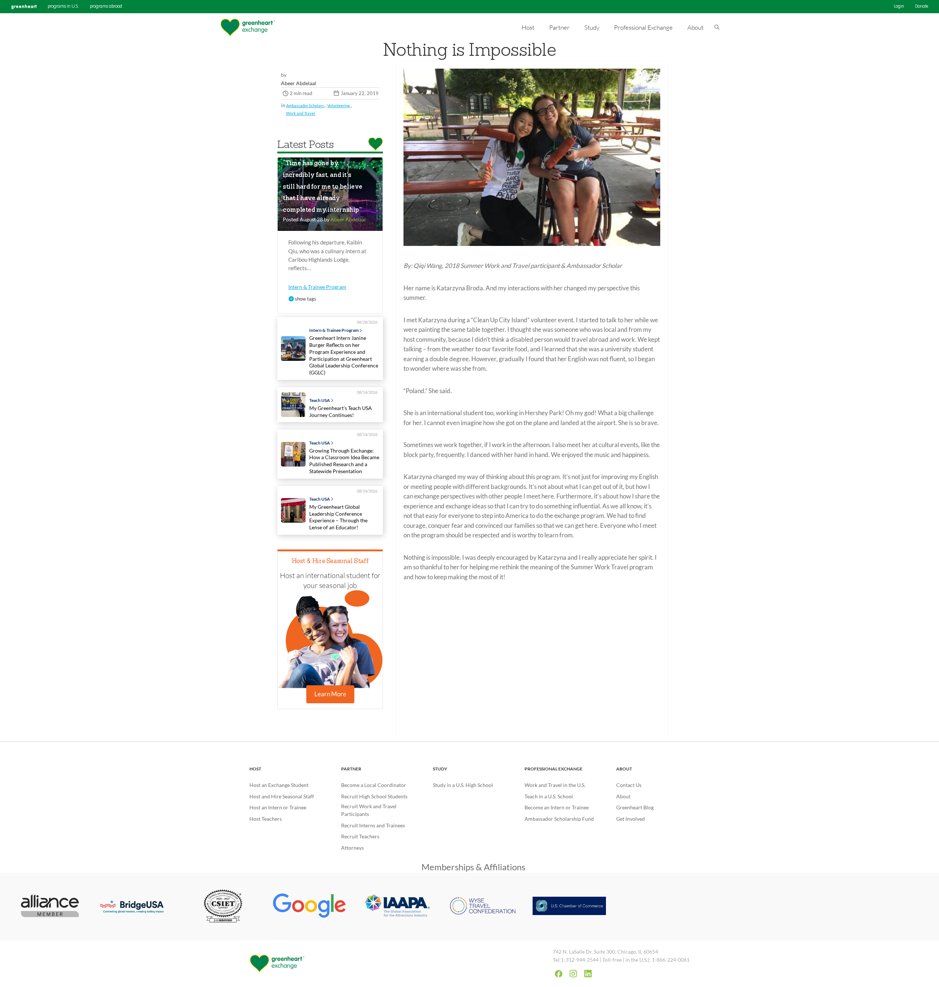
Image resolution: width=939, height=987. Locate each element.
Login (899, 6)
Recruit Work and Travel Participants (369, 810)
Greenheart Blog (635, 807)
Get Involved (630, 819)
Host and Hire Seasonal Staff (281, 796)
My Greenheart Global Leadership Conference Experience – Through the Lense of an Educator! (338, 517)
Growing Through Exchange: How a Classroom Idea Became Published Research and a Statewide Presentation (344, 460)
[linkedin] (588, 973)
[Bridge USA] (136, 906)
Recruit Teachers (360, 836)
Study (440, 769)
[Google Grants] (309, 906)
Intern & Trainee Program (317, 287)
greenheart (24, 6)
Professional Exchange (553, 769)
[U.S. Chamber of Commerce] (569, 907)
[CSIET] (223, 906)
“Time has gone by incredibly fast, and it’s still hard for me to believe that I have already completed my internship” (322, 187)
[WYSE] (482, 906)
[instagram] (573, 973)
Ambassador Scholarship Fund (559, 819)
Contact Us (629, 785)
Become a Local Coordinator (373, 785)
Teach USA (319, 400)
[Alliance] (50, 906)
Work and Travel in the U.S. (555, 785)
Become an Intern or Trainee (557, 807)
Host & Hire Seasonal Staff (330, 561)
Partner (351, 769)
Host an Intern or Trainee (277, 807)
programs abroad (106, 6)
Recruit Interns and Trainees (373, 825)
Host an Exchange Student (278, 785)
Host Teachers (265, 819)
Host (255, 769)
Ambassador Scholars (305, 105)
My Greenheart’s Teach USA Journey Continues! (340, 411)
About (624, 769)
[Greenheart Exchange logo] (247, 27)
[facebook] (558, 973)
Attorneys (352, 848)
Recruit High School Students (374, 796)
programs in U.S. (63, 6)
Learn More (330, 694)
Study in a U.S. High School (463, 785)
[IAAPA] (396, 907)
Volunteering (339, 105)
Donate (921, 6)
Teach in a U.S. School (549, 796)
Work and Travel (300, 113)
